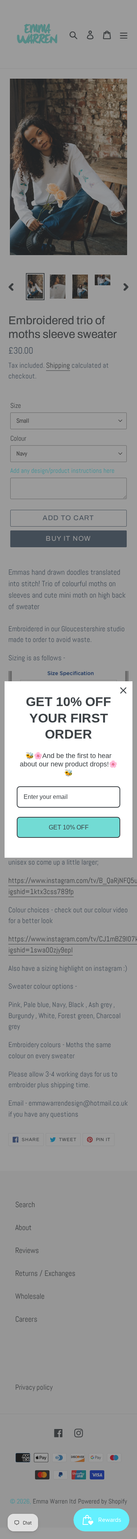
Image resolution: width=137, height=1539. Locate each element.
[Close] (123, 690)
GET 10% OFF (69, 827)
